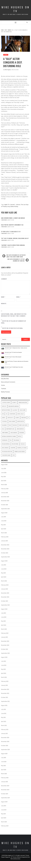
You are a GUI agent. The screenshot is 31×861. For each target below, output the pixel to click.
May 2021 (3, 717)
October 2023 (4, 601)
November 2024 (5, 549)
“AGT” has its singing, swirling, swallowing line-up (15, 238)
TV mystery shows (6, 455)
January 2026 (4, 492)
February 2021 (4, 729)
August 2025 (4, 512)
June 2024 (3, 569)
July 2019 (3, 806)
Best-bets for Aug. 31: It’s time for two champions (13, 352)
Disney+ (3, 417)
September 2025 (5, 508)
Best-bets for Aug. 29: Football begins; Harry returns (14, 367)
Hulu (3, 429)
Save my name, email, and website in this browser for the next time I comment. (13, 315)
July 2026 (3, 468)
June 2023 (3, 617)
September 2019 (5, 797)
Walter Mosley (14, 206)
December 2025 (5, 496)
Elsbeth (17, 417)
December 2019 (5, 785)
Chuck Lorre (23, 410)
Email (18, 297)
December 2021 (5, 689)
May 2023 (3, 621)
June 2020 (3, 761)
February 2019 (4, 826)
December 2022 (5, 641)
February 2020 (4, 777)
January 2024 (4, 589)
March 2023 (4, 629)
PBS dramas (16, 440)
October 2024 (4, 553)
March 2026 (4, 484)
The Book (3, 388)
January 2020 (4, 781)
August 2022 (4, 657)
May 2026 (3, 476)
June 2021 (3, 713)
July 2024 (3, 565)
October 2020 (4, 745)
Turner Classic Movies (19, 451)
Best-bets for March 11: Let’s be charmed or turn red (16, 260)
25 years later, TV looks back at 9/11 (11, 231)
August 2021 (4, 705)
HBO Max (15, 425)
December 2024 (5, 545)
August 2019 (4, 802)
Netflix (19, 436)
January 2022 (4, 685)
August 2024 (4, 561)
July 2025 (3, 516)
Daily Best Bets (5, 378)
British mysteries (6, 410)
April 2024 (3, 577)
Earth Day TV (10, 417)
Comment (4, 279)
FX (28, 417)
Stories (5, 54)
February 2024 (4, 585)
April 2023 (3, 625)
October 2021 (4, 697)
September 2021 (5, 701)
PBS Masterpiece (6, 444)
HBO (10, 425)
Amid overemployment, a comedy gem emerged (13, 218)
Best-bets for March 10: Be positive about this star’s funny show (16, 256)
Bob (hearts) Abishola (14, 406)
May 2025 (3, 524)
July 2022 (3, 661)
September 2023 (5, 605)
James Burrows (20, 429)
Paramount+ (5, 440)
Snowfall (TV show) (21, 447)
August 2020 (4, 753)
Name (3, 297)
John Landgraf (13, 432)
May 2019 (3, 814)
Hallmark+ (4, 425)
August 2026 (4, 464)
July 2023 (3, 613)
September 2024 (5, 557)
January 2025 (4, 541)
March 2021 (4, 725)
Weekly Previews (5, 392)
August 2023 (4, 609)
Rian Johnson (5, 447)
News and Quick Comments (8, 382)
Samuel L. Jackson (15, 204)
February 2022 (4, 681)
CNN (3, 413)
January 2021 (4, 733)
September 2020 (5, 749)
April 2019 (3, 818)
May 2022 (3, 669)
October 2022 (4, 649)
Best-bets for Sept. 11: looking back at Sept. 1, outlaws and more (16, 347)
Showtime (13, 447)
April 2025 (3, 529)
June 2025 (3, 521)
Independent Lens (10, 429)
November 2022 (5, 645)
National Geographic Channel (9, 436)
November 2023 (5, 597)
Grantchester (20, 421)
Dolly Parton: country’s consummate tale (12, 225)
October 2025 (4, 504)
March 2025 (4, 533)
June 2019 (3, 810)
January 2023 (4, 637)
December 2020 (5, 737)
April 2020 (3, 769)
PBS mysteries (15, 444)
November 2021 (5, 693)
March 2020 (4, 773)
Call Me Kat (15, 410)
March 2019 (4, 822)
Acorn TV (14, 402)
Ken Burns (21, 432)
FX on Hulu (4, 421)
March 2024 (4, 581)
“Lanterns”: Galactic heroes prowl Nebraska (13, 245)
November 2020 (5, 741)
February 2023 (4, 633)
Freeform (23, 417)
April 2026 (3, 480)
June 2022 (3, 665)
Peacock (23, 444)
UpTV (14, 455)
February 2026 (4, 488)
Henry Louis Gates (23, 425)
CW (6, 413)
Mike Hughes (8, 69)
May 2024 (3, 573)
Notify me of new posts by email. (12, 328)
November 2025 (5, 500)
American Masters (23, 402)
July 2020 (3, 757)
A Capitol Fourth (6, 402)
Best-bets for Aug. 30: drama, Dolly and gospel (13, 356)
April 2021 (3, 721)
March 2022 (4, 677)
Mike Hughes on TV (16, 9)
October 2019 (4, 793)
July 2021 (3, 709)
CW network (12, 413)
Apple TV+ (7, 204)
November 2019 (5, 789)
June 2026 (3, 472)
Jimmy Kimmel (5, 432)
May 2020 (3, 765)
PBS (11, 440)
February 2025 (4, 537)
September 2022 (5, 653)
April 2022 (3, 673)
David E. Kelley (20, 413)
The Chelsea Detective (7, 451)
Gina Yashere (12, 421)
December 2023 (5, 593)
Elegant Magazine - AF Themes (8, 857)
